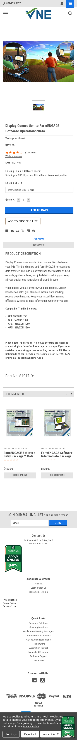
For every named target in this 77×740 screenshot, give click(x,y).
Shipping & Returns (38, 592)
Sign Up (42, 588)
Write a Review (13, 156)
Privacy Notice (10, 600)
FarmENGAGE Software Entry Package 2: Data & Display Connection (19, 454)
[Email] (12, 230)
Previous (67, 394)
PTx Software (38, 644)
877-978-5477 (13, 3)
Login (33, 588)
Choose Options (20, 475)
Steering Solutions (39, 627)
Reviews (38, 245)
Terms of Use (9, 606)
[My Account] (62, 3)
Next (72, 394)
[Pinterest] (33, 230)
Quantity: (10, 199)
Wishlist (39, 583)
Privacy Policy (30, 726)
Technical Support (38, 656)
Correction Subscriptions (38, 640)
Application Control (38, 648)
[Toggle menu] (5, 13)
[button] (39, 558)
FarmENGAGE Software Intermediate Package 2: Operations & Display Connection (57, 454)
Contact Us (38, 660)
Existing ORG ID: (14, 183)
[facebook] (34, 680)
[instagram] (42, 680)
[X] (22, 230)
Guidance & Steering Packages (38, 631)
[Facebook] (6, 230)
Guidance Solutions (38, 623)
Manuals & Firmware (38, 652)
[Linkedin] (28, 230)
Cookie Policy (9, 603)
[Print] (17, 230)
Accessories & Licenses (39, 635)
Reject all (30, 734)
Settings (11, 734)
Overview (38, 239)
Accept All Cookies (55, 734)
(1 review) (31, 152)
